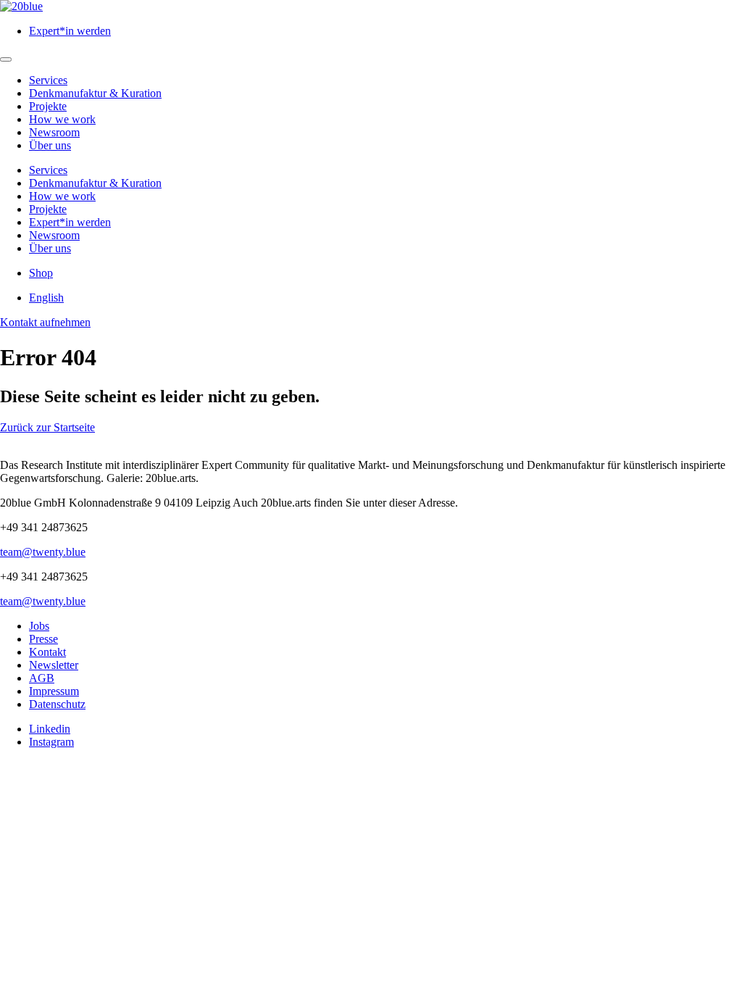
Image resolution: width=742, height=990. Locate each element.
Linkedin (49, 729)
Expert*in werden (70, 31)
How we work (62, 119)
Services (48, 80)
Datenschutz (57, 704)
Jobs (39, 626)
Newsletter (53, 665)
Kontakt (47, 652)
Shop (41, 273)
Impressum (54, 691)
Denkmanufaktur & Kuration (95, 93)
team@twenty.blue (43, 552)
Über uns (50, 145)
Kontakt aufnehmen (45, 322)
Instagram (51, 742)
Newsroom (54, 132)
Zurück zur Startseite (47, 427)
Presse (43, 639)
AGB (41, 678)
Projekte (48, 106)
